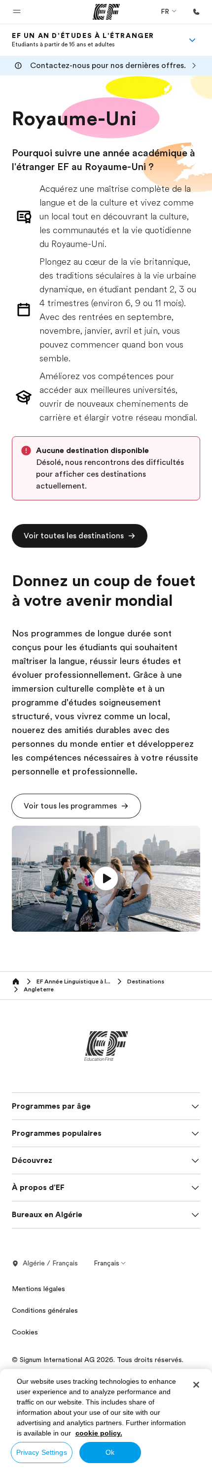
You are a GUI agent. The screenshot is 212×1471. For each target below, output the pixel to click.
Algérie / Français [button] (50, 1263)
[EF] (106, 12)
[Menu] (192, 40)
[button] (17, 12)
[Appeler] (196, 12)
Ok (110, 1452)
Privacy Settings (41, 1452)
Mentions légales (38, 1289)
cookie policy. (98, 1433)
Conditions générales (45, 1310)
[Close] (196, 1385)
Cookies (25, 1332)
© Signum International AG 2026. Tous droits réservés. (97, 1360)
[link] (83, 40)
